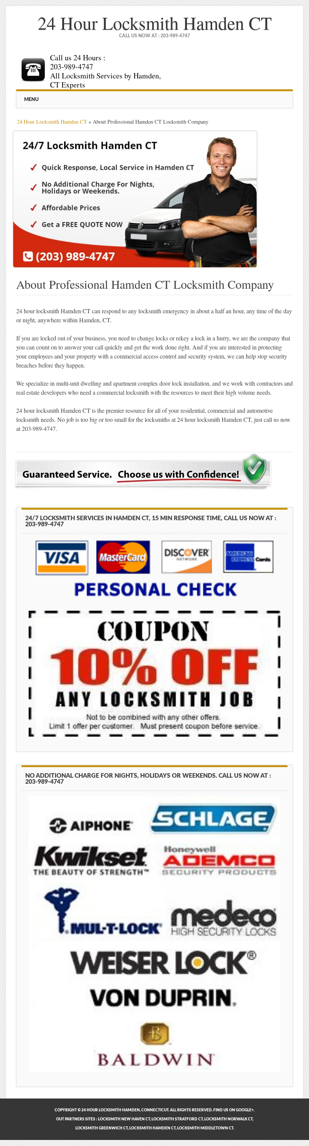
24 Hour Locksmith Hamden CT (155, 23)
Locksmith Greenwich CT (101, 1128)
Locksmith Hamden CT (152, 1128)
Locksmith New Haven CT (124, 1119)
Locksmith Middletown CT (205, 1128)
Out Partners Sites (75, 1119)
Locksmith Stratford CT (177, 1119)
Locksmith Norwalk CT (228, 1119)
